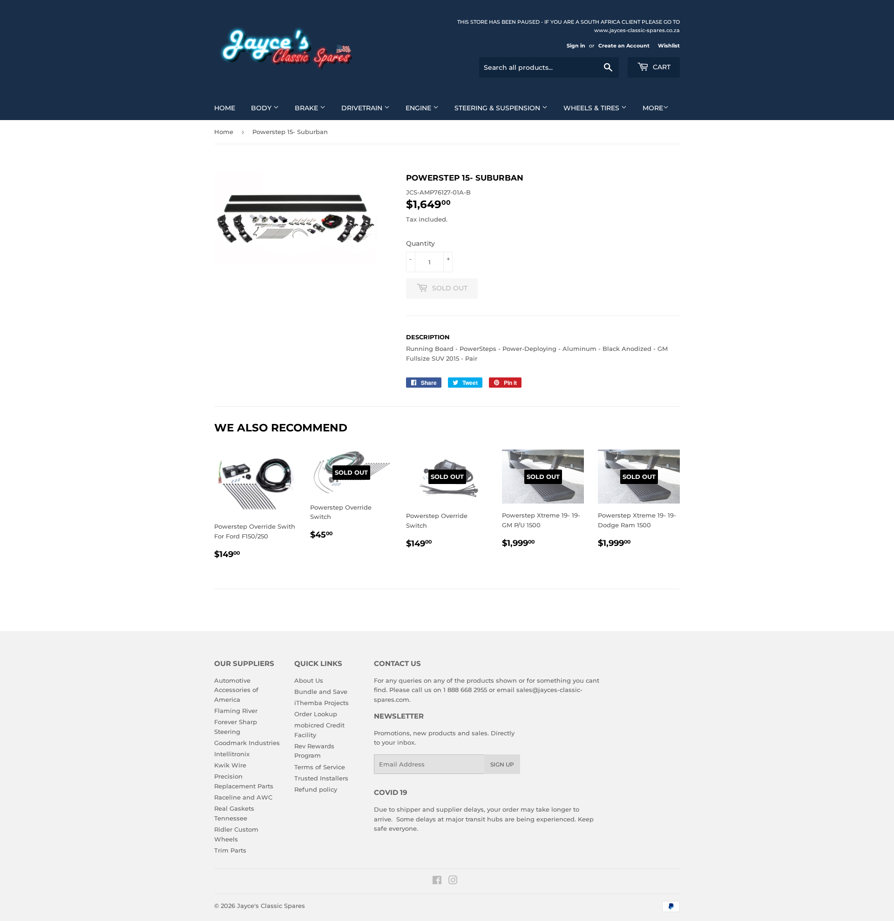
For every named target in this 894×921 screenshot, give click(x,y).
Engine (419, 108)
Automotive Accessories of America (236, 690)
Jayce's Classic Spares (271, 905)
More (653, 108)
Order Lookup (315, 714)
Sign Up (502, 764)
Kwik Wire (230, 765)
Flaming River (235, 710)
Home (224, 108)
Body (262, 108)
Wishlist (669, 45)
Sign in (576, 45)
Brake (307, 108)
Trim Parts (230, 850)
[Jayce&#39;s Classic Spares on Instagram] (453, 881)
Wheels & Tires (592, 108)
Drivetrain (362, 108)
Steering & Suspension (498, 108)
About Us (308, 680)
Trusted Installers (321, 778)
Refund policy (315, 789)
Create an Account (624, 45)
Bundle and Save (320, 691)
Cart (660, 67)
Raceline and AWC (243, 797)
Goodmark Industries (247, 742)
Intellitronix (232, 754)
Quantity (420, 243)
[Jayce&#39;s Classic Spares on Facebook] (437, 881)
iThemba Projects (321, 702)
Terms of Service (319, 767)
